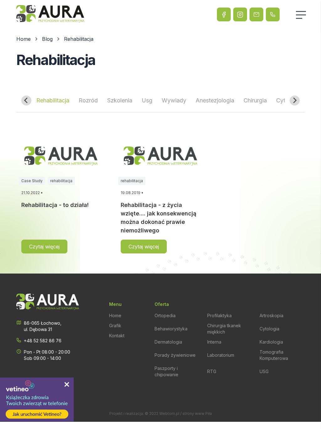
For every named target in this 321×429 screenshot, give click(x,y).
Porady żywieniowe (175, 355)
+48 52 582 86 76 (42, 340)
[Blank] (240, 14)
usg (147, 100)
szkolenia (119, 100)
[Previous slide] (26, 100)
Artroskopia (271, 315)
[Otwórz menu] (303, 14)
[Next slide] (295, 100)
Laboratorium (220, 355)
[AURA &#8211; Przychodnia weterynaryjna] (50, 14)
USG (264, 371)
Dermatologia (168, 342)
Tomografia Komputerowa (274, 355)
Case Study (32, 180)
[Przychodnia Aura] (224, 14)
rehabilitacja (52, 100)
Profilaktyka (219, 315)
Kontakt (116, 335)
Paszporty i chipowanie (166, 371)
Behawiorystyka (171, 328)
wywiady (174, 100)
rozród (88, 100)
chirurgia (255, 100)
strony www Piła (197, 413)
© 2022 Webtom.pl (162, 413)
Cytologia (269, 328)
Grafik (115, 325)
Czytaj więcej (44, 246)
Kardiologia (271, 342)
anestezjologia (215, 100)
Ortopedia (165, 315)
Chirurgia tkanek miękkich (224, 328)
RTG (211, 371)
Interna (214, 342)
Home (115, 315)
